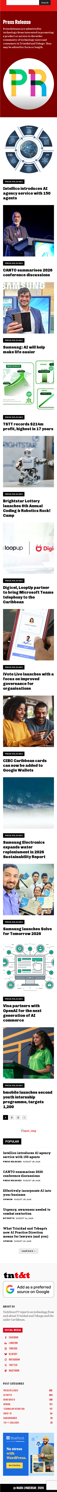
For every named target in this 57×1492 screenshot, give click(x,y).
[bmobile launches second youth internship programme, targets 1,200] (28, 1053)
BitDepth (8, 1218)
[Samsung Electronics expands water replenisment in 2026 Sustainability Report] (28, 803)
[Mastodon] (5, 1370)
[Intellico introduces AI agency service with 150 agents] (28, 149)
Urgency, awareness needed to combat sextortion (26, 1211)
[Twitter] (5, 1365)
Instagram (14, 1359)
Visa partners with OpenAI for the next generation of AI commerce (22, 1013)
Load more (27, 1251)
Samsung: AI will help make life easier (24, 349)
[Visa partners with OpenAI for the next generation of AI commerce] (28, 966)
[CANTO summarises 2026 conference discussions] (28, 230)
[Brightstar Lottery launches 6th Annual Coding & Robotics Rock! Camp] (28, 461)
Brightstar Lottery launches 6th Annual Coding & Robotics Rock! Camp (26, 508)
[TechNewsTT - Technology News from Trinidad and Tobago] (28, 1275)
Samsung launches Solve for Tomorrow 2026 (27, 931)
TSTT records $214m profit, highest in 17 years (28, 426)
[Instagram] (5, 1359)
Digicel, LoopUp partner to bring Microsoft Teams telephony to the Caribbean (28, 594)
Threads (13, 1348)
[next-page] (24, 1117)
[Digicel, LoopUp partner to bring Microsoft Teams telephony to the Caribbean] (28, 548)
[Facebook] (5, 1337)
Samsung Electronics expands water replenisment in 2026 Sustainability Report (24, 849)
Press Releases (14, 181)
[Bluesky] (5, 1354)
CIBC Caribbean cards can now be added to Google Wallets (25, 765)
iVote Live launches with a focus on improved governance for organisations (28, 681)
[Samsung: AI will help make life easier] (28, 308)
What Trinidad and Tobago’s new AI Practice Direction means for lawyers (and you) (25, 1232)
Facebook (13, 1337)
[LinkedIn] (5, 1343)
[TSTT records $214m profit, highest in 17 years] (28, 384)
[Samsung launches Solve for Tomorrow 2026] (28, 889)
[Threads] (5, 1348)
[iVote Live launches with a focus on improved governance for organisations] (28, 634)
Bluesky (13, 1354)
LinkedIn (13, 1343)
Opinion (8, 1199)
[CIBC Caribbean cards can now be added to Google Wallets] (28, 721)
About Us (9, 1306)
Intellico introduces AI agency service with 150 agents (26, 193)
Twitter (13, 1365)
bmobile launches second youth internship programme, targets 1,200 (27, 1099)
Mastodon (14, 1370)
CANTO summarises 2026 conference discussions (27, 272)
